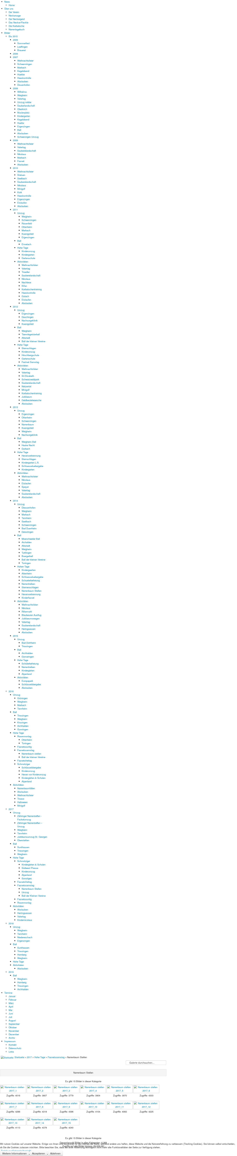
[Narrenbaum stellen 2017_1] (13, 1089)
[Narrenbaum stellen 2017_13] (13, 1121)
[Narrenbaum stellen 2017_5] (120, 1089)
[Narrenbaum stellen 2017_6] (146, 1089)
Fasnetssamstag (56, 1057)
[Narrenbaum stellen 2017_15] (66, 1121)
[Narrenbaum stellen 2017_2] (40, 1089)
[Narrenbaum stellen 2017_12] (146, 1105)
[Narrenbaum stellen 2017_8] (40, 1105)
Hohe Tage (39, 1057)
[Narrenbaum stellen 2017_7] (13, 1105)
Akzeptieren (38, 1153)
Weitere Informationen (14, 1153)
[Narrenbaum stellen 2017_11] (120, 1105)
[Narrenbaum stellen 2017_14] (40, 1121)
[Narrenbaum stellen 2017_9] (66, 1105)
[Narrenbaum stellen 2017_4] (93, 1089)
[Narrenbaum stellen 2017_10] (93, 1105)
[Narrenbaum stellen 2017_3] (66, 1089)
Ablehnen (55, 1153)
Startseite (19, 1057)
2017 (29, 1057)
